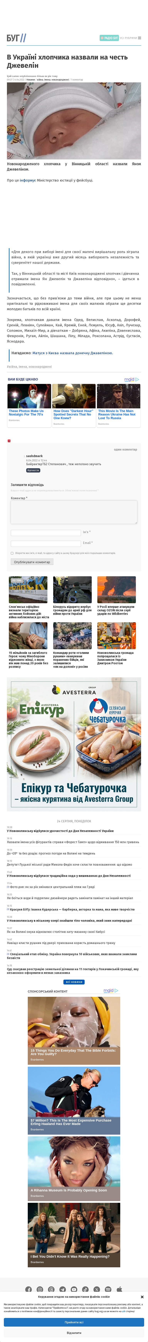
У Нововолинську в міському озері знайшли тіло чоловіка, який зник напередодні (69, 920)
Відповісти (33, 470)
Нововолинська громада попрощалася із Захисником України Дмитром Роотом (115, 658)
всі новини (74, 982)
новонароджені (60, 79)
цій (123, 1311)
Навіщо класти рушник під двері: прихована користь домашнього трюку (61, 943)
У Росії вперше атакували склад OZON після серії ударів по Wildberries (115, 610)
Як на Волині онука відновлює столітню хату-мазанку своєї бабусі (56, 932)
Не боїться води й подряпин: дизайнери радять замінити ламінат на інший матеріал (70, 898)
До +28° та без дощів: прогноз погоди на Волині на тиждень (51, 853)
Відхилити (74, 1333)
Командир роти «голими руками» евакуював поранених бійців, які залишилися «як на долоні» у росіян (71, 659)
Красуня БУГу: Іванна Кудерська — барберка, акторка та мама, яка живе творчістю (72, 909)
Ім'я (87, 532)
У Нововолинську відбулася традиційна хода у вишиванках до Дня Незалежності (69, 876)
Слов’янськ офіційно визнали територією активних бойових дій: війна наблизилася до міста (29, 612)
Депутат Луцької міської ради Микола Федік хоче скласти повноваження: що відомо (69, 864)
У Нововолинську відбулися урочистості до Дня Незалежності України (60, 831)
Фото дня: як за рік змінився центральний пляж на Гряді (52, 887)
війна (40, 79)
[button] (142, 1297)
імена (47, 79)
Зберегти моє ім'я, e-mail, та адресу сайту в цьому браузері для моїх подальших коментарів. (65, 553)
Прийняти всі (74, 1322)
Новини (31, 79)
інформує (28, 180)
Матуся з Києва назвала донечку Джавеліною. (72, 353)
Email (88, 543)
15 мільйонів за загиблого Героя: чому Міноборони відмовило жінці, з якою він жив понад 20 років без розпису (28, 659)
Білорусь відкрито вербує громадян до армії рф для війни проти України (72, 610)
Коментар (19, 498)
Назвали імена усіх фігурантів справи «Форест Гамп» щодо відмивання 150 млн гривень (73, 842)
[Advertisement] (77, 14)
